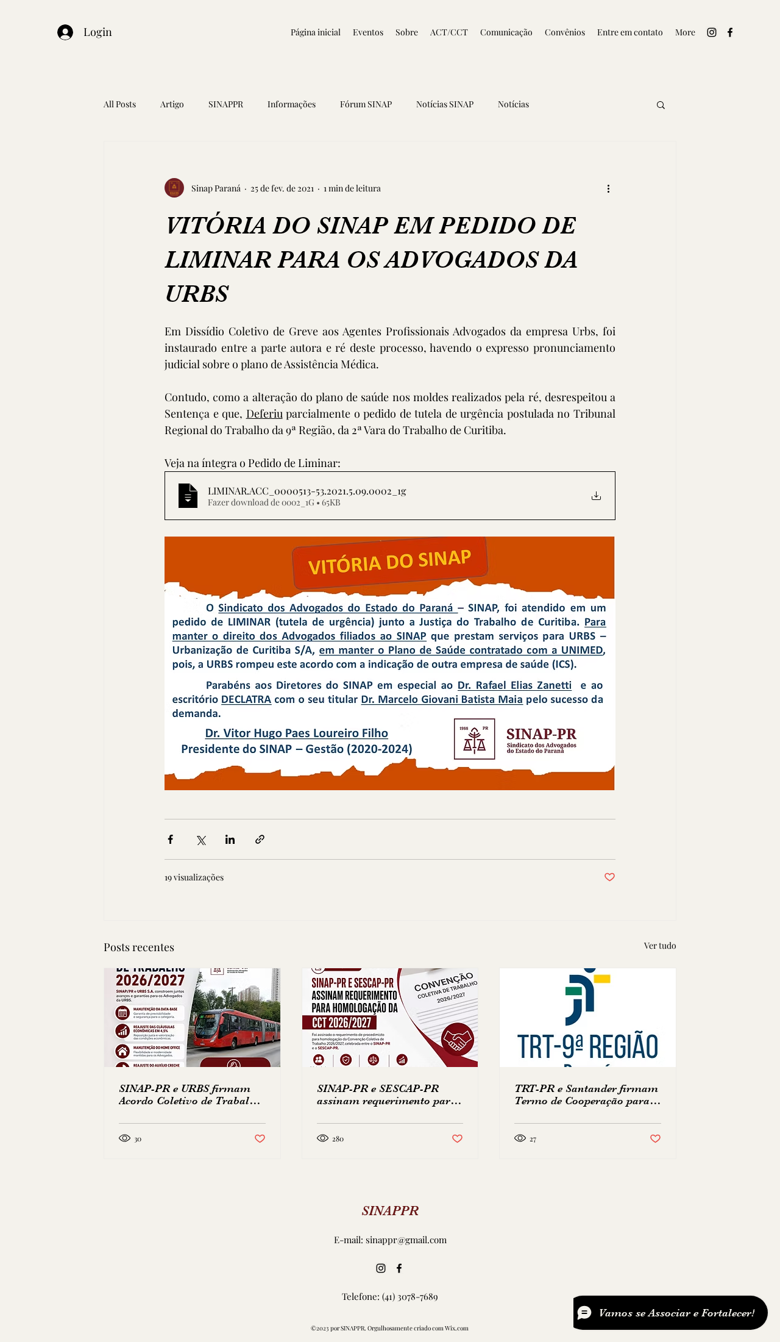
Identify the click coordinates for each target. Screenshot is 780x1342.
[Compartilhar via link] (260, 839)
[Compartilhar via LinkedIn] (230, 839)
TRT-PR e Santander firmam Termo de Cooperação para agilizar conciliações (586, 1094)
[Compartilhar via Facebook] (170, 839)
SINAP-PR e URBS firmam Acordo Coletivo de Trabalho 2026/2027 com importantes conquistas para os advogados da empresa (190, 1094)
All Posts (120, 104)
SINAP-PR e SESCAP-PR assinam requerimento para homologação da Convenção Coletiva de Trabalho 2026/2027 (387, 1094)
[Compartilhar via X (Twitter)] (200, 839)
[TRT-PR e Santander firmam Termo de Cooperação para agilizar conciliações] (588, 1017)
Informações (292, 104)
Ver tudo (660, 945)
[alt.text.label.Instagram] (712, 32)
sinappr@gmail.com (406, 1239)
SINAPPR (225, 104)
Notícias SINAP (444, 104)
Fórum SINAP (366, 104)
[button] (661, 104)
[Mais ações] (608, 187)
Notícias (513, 104)
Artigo (172, 104)
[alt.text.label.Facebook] (730, 32)
